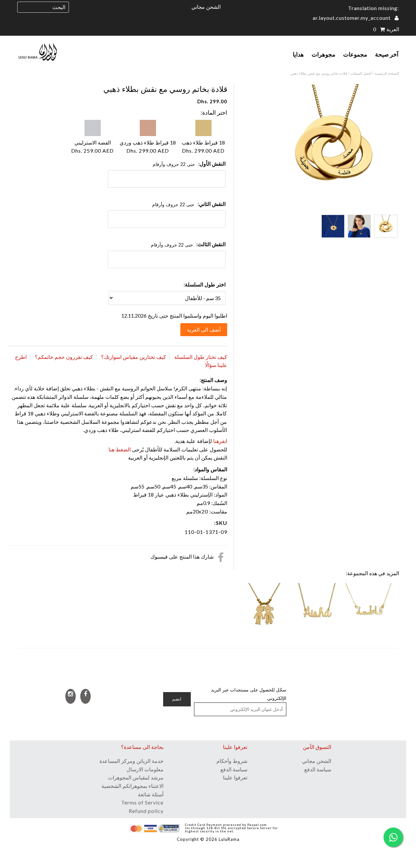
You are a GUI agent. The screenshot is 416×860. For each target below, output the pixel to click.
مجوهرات (323, 54)
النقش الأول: (212, 163)
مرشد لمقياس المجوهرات (135, 777)
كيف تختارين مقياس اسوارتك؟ (133, 357)
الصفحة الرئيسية (387, 73)
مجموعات (355, 54)
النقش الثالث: (211, 244)
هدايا (298, 54)
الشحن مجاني (206, 7)
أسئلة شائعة (150, 794)
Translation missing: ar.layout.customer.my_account (356, 13)
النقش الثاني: (212, 204)
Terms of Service (142, 802)
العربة (386, 29)
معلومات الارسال (144, 769)
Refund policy (146, 811)
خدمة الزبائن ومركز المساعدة (131, 761)
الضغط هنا (120, 449)
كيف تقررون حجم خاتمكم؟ (64, 357)
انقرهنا (219, 441)
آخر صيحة (386, 54)
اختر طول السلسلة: (205, 284)
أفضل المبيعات (360, 73)
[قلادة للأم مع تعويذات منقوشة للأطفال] (265, 609)
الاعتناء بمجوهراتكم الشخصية (132, 786)
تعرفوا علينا (235, 777)
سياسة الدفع (233, 769)
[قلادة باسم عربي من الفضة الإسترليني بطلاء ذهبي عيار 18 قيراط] (369, 609)
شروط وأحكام (231, 761)
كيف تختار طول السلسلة (200, 357)
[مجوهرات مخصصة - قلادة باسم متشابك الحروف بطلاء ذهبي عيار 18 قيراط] (317, 609)
